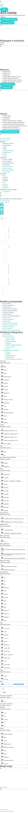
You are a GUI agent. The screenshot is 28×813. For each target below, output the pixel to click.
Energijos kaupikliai (11, 233)
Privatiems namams (8, 143)
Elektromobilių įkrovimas (12, 226)
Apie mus (5, 177)
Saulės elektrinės (11, 238)
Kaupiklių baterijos (14, 281)
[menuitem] (2, 296)
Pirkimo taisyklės (4, 202)
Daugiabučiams (7, 145)
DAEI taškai (9, 240)
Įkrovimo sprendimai (11, 262)
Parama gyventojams (8, 305)
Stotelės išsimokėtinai (15, 232)
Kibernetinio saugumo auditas (14, 251)
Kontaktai (5, 180)
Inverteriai (12, 279)
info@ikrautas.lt (5, 140)
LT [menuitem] (4, 296)
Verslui (4, 147)
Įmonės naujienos (7, 314)
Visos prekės (6, 164)
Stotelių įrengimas (14, 246)
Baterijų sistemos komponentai (17, 284)
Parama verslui (7, 307)
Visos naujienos (7, 303)
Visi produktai (6, 334)
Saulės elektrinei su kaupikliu (13, 258)
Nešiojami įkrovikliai (8, 163)
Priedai (11, 274)
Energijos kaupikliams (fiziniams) (14, 256)
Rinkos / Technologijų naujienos (11, 316)
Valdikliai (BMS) (13, 282)
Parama (5, 148)
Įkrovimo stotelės (7, 159)
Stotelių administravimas (15, 247)
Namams (7, 225)
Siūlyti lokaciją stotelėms (6, 811)
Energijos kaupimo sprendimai (14, 276)
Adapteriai (12, 269)
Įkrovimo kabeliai (7, 161)
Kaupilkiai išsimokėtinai (15, 237)
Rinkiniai (11, 277)
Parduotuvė (7, 260)
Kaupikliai (12, 235)
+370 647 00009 (6, 138)
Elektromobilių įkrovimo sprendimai (15, 244)
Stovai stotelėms (14, 272)
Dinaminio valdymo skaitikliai (16, 270)
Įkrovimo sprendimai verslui (10, 310)
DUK (4, 175)
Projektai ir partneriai (8, 312)
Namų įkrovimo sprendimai (10, 309)
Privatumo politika (5, 200)
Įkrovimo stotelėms (11, 255)
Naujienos (5, 179)
